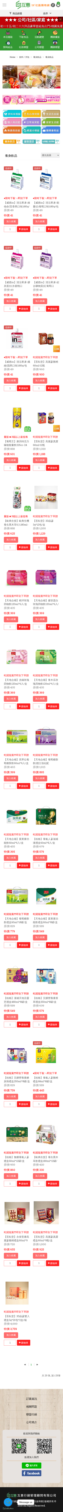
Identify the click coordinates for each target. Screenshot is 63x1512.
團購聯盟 (55, 47)
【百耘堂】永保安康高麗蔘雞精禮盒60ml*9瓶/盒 (16, 1240)
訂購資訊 (31, 1398)
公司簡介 (31, 1422)
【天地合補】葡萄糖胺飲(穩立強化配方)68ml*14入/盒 (45, 763)
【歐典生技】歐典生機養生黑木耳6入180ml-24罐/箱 (16, 524)
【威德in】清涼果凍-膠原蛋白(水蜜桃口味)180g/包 (17, 286)
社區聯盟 (23, 47)
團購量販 (55, 36)
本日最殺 (8, 36)
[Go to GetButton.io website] (8, 1509)
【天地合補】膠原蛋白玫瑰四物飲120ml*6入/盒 (46, 604)
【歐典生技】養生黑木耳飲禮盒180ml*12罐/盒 (45, 1160)
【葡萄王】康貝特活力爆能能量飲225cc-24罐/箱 (16, 445)
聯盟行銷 (31, 1414)
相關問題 (31, 1406)
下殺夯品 (23, 36)
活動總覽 (39, 36)
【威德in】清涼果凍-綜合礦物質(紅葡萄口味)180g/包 (46, 286)
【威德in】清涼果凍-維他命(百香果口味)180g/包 (17, 206)
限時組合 (8, 47)
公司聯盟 (39, 47)
